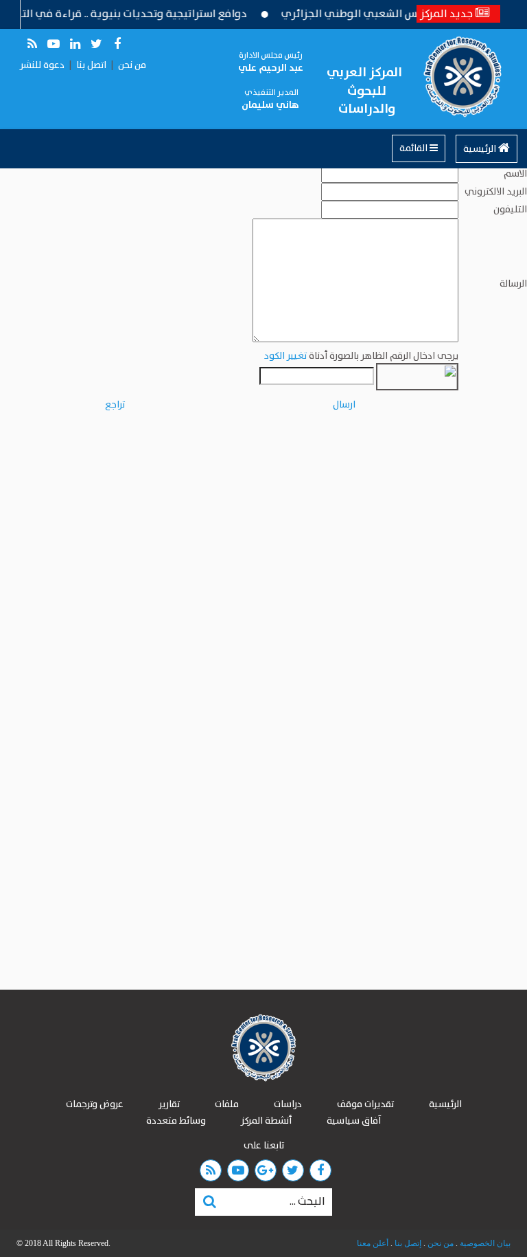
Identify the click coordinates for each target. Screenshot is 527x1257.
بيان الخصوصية (484, 1243)
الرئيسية (480, 149)
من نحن (132, 65)
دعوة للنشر (42, 65)
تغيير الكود (285, 356)
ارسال (344, 404)
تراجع (115, 404)
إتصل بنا (407, 1243)
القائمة (414, 148)
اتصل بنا (91, 65)
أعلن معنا (372, 1243)
